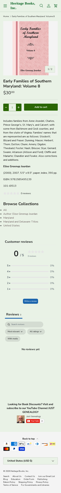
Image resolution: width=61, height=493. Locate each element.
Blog (5, 479)
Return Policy (9, 482)
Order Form (29, 479)
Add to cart (40, 107)
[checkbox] (12, 339)
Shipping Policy (25, 482)
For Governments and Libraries (35, 485)
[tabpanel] (30, 353)
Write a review (30, 301)
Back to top (28, 438)
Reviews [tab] (13, 314)
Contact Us (30, 476)
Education (15, 479)
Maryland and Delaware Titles (20, 221)
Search (6, 476)
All (5, 210)
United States (11, 225)
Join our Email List (46, 476)
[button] (30, 266)
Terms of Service (10, 485)
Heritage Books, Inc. (20, 471)
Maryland (8, 218)
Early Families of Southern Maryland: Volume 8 (33, 16)
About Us (17, 476)
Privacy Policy (42, 482)
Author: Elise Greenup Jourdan (20, 214)
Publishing (42, 479)
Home (6, 16)
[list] (30, 48)
